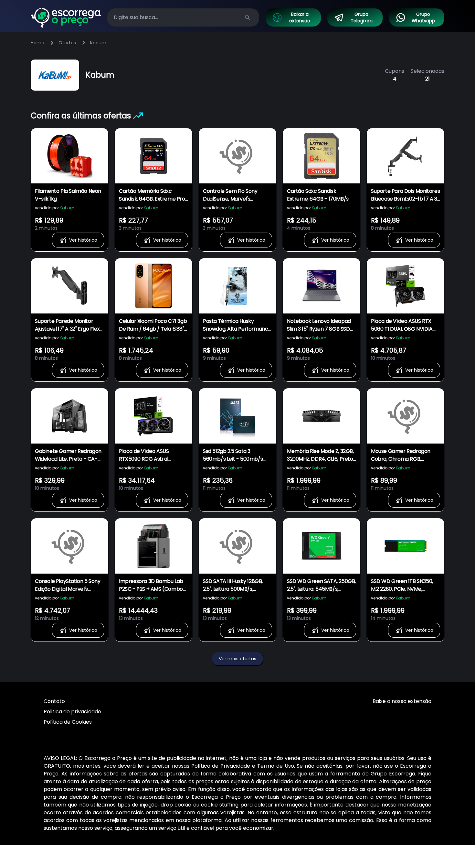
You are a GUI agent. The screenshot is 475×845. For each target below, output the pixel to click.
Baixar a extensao (299, 17)
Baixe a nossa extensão (402, 701)
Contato (54, 701)
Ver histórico (83, 240)
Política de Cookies (68, 722)
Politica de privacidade (72, 711)
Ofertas (67, 42)
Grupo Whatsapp (423, 17)
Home (37, 42)
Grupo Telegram (362, 17)
